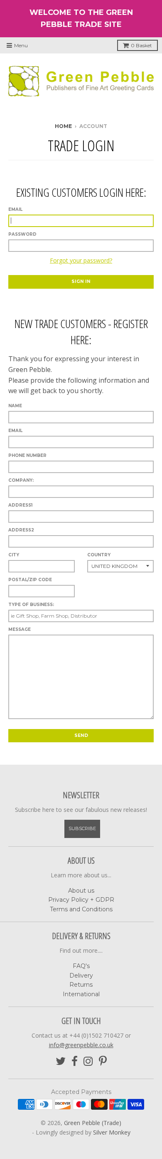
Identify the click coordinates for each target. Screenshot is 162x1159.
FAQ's (81, 966)
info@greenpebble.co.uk (81, 1045)
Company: (21, 480)
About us (81, 890)
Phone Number (27, 455)
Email (15, 209)
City (13, 555)
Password (22, 234)
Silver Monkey (111, 1132)
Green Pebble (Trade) (92, 1123)
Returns (81, 984)
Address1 (20, 505)
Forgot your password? (81, 260)
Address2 (21, 530)
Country (98, 555)
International (81, 994)
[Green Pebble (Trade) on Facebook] (74, 1061)
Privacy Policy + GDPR (81, 899)
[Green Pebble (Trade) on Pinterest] (103, 1061)
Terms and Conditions (81, 909)
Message (19, 629)
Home (63, 126)
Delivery (81, 975)
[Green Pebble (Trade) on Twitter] (61, 1061)
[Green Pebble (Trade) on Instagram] (88, 1061)
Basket (141, 45)
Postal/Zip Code (30, 579)
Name (15, 405)
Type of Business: (31, 604)
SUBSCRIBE (82, 828)
